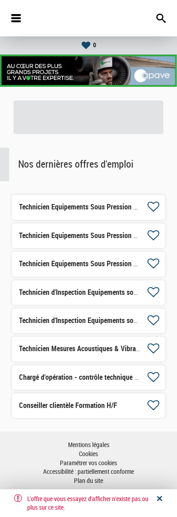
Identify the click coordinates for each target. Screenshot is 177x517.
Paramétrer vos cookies (88, 463)
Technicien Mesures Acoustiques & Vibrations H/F (90, 348)
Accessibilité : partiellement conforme (88, 472)
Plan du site (88, 481)
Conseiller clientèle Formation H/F (68, 405)
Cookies (88, 454)
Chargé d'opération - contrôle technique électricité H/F (97, 377)
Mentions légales (88, 445)
